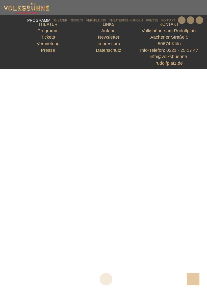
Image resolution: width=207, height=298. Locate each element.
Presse (152, 20)
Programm (38, 20)
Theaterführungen (126, 20)
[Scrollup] (193, 279)
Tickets (76, 20)
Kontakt (168, 20)
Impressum (108, 43)
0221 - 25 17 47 (182, 50)
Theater (60, 20)
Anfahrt (108, 30)
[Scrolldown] (106, 279)
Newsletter (108, 37)
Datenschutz (108, 50)
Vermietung (96, 20)
